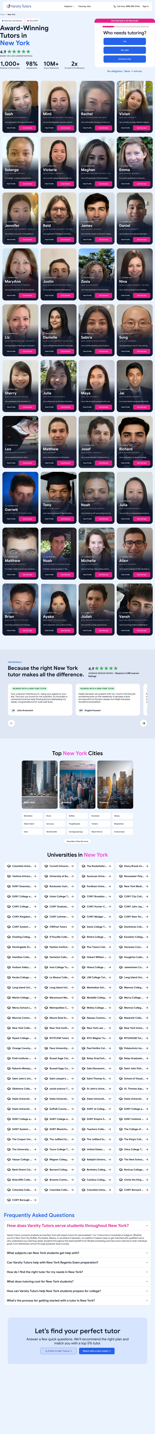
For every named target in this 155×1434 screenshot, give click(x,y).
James (86, 225)
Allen (123, 561)
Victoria (50, 170)
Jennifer (12, 225)
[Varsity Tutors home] (18, 6)
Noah (85, 505)
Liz (7, 337)
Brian (9, 616)
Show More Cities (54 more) (77, 841)
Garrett (11, 509)
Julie (47, 393)
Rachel (87, 114)
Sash (9, 114)
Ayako (48, 616)
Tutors (2, 14)
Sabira (86, 337)
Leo (8, 449)
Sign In (146, 6)
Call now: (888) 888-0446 (128, 6)
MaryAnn (13, 281)
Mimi (47, 114)
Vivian (124, 114)
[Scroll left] (11, 723)
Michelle (88, 561)
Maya (85, 393)
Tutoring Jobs (84, 6)
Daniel (124, 225)
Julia (123, 505)
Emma (124, 170)
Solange (12, 170)
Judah (86, 616)
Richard (125, 449)
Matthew (50, 449)
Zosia (85, 281)
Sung (123, 337)
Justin (48, 281)
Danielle (50, 337)
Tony (47, 505)
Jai (121, 393)
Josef (86, 449)
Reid (47, 225)
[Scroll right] (143, 723)
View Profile (11, 128)
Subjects (68, 6)
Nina (123, 281)
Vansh (124, 616)
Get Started (27, 128)
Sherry (10, 393)
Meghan (88, 170)
